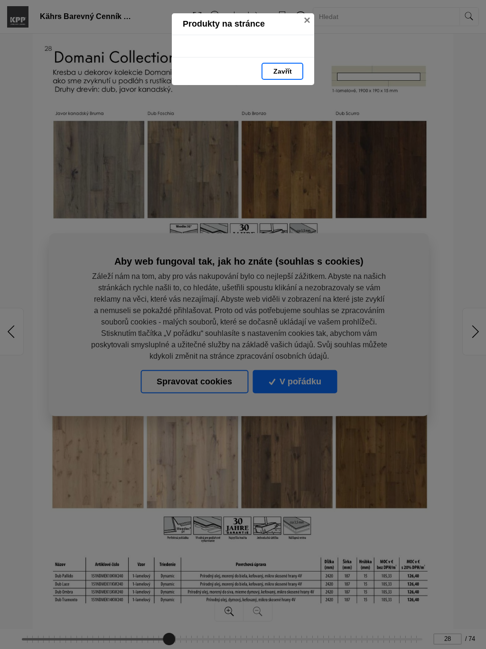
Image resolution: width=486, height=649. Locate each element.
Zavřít (282, 71)
